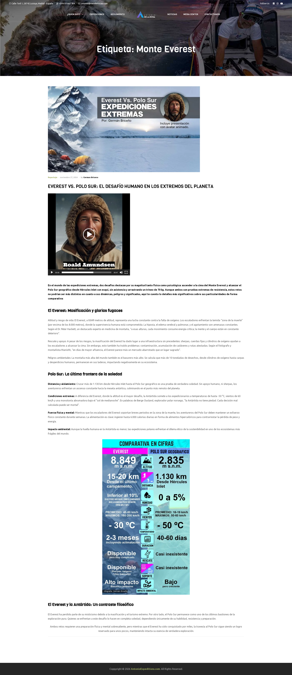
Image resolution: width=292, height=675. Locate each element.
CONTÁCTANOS (212, 14)
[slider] (86, 272)
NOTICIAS (172, 14)
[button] (89, 234)
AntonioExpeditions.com (145, 669)
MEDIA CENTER (190, 14)
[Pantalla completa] (126, 272)
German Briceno (90, 177)
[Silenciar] (121, 272)
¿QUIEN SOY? (73, 14)
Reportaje (52, 177)
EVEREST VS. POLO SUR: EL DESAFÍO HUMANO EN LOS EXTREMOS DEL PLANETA (130, 186)
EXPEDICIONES (97, 14)
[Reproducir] (51, 272)
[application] (89, 234)
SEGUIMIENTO (118, 14)
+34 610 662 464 (67, 3)
